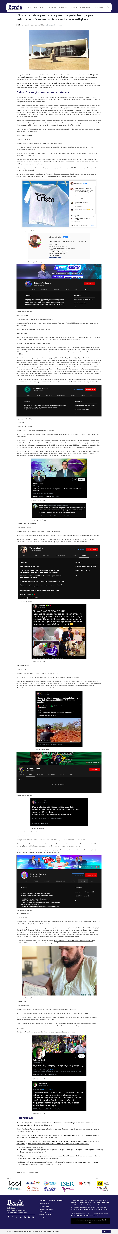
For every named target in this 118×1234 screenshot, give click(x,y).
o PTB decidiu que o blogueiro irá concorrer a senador (73, 941)
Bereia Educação (85, 7)
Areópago (74, 7)
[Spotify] (29, 1217)
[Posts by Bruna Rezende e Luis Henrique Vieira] (18, 25)
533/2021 (71, 347)
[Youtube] (21, 1217)
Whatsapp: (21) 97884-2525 (17, 1212)
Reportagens (63, 7)
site (18, 352)
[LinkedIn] (25, 1217)
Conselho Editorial (45, 1214)
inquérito (85, 85)
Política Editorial (44, 1206)
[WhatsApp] (33, 1217)
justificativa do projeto (27, 358)
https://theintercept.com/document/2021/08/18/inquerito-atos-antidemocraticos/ (58, 1144)
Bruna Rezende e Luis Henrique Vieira (31, 25)
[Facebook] (9, 1217)
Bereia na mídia (98, 7)
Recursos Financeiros (46, 1209)
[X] (17, 1217)
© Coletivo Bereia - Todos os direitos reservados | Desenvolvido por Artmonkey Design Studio (33, 1231)
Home (29, 7)
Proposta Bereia (44, 1203)
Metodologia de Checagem (47, 1212)
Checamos (52, 7)
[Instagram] (13, 1217)
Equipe (41, 1217)
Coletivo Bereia (38, 7)
